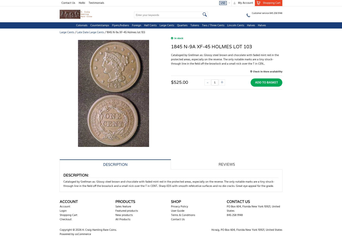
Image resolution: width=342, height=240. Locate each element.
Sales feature (123, 206)
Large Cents (167, 25)
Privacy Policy (179, 206)
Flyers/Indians (120, 25)
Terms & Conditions (183, 215)
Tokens (194, 25)
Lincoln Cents (235, 25)
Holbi (82, 3)
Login (63, 211)
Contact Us (68, 3)
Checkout (66, 219)
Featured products (126, 211)
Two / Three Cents (213, 25)
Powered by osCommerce (75, 234)
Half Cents (150, 25)
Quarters (182, 25)
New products (124, 215)
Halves (251, 25)
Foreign (136, 25)
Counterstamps (99, 25)
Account (65, 206)
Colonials (81, 25)
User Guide (177, 211)
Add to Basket (266, 82)
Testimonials (96, 3)
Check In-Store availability (267, 72)
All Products (122, 219)
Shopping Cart (68, 215)
